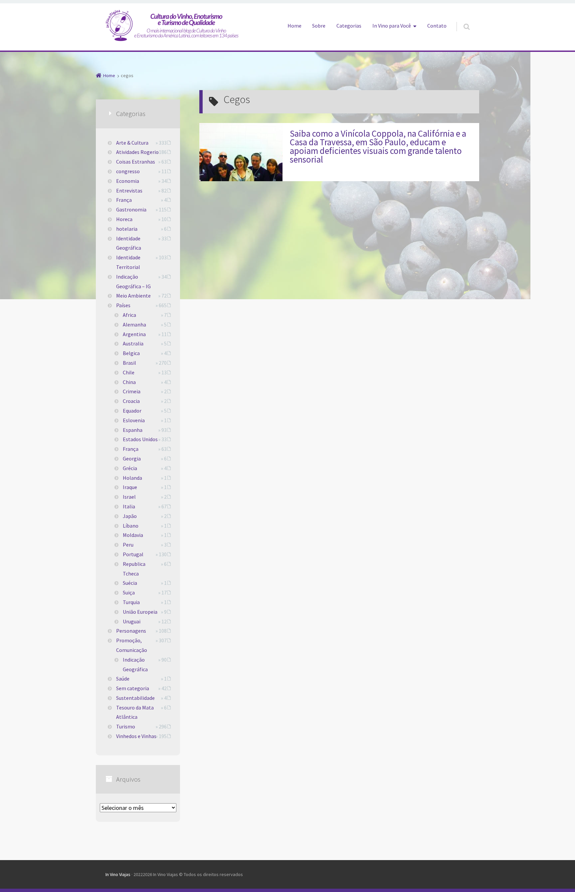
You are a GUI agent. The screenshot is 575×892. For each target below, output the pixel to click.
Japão (130, 516)
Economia (127, 181)
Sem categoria (132, 688)
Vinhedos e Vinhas (136, 736)
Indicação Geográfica (135, 664)
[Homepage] (172, 25)
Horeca (124, 219)
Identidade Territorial (128, 262)
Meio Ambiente (133, 295)
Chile (128, 372)
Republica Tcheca (134, 569)
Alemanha (134, 324)
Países (123, 305)
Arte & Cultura (132, 142)
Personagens (131, 630)
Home (294, 25)
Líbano (130, 525)
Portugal (133, 554)
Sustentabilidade (135, 698)
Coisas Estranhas (135, 161)
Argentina (134, 334)
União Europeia (140, 611)
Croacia (131, 401)
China (129, 382)
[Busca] (460, 20)
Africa (129, 315)
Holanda (132, 477)
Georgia (132, 458)
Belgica (131, 353)
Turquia (131, 602)
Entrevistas (129, 190)
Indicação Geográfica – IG (133, 281)
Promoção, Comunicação (131, 645)
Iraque (130, 487)
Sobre (318, 25)
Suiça (129, 592)
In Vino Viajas (117, 874)
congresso (128, 171)
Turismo (125, 726)
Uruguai (131, 621)
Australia (133, 343)
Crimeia (131, 391)
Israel (129, 496)
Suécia (130, 582)
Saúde (122, 678)
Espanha (132, 430)
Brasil (129, 362)
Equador (132, 410)
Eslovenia (134, 420)
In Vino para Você (391, 25)
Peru (128, 544)
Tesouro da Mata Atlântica (135, 712)
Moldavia (133, 535)
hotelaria (126, 228)
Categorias (348, 25)
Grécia (130, 468)
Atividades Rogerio (137, 152)
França (124, 199)
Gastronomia (131, 209)
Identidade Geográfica (128, 243)
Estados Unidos (140, 439)
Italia (129, 506)
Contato (437, 25)
